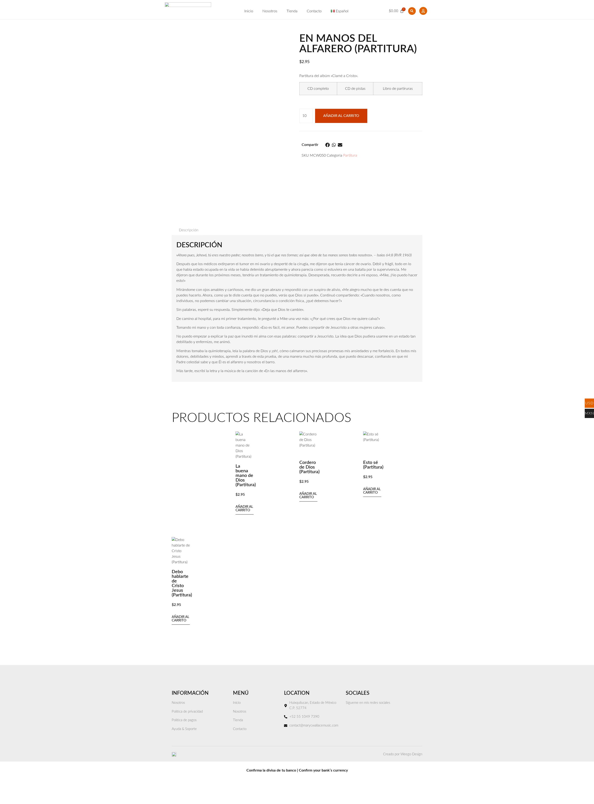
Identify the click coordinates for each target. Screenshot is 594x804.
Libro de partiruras (398, 88)
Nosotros (269, 11)
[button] (412, 11)
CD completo (318, 88)
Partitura (350, 155)
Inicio (248, 11)
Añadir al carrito (341, 116)
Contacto (314, 11)
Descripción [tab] (188, 230)
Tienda (292, 11)
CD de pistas (355, 88)
